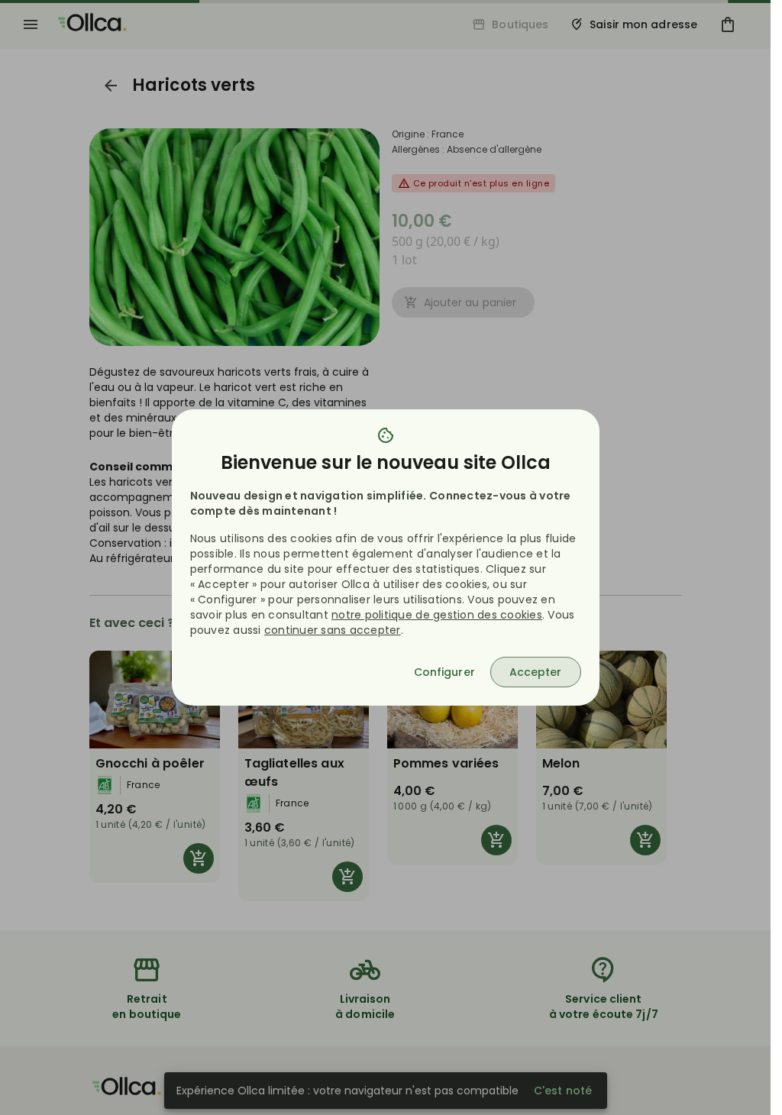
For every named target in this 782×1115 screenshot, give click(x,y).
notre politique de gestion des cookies (436, 614)
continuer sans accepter (332, 630)
